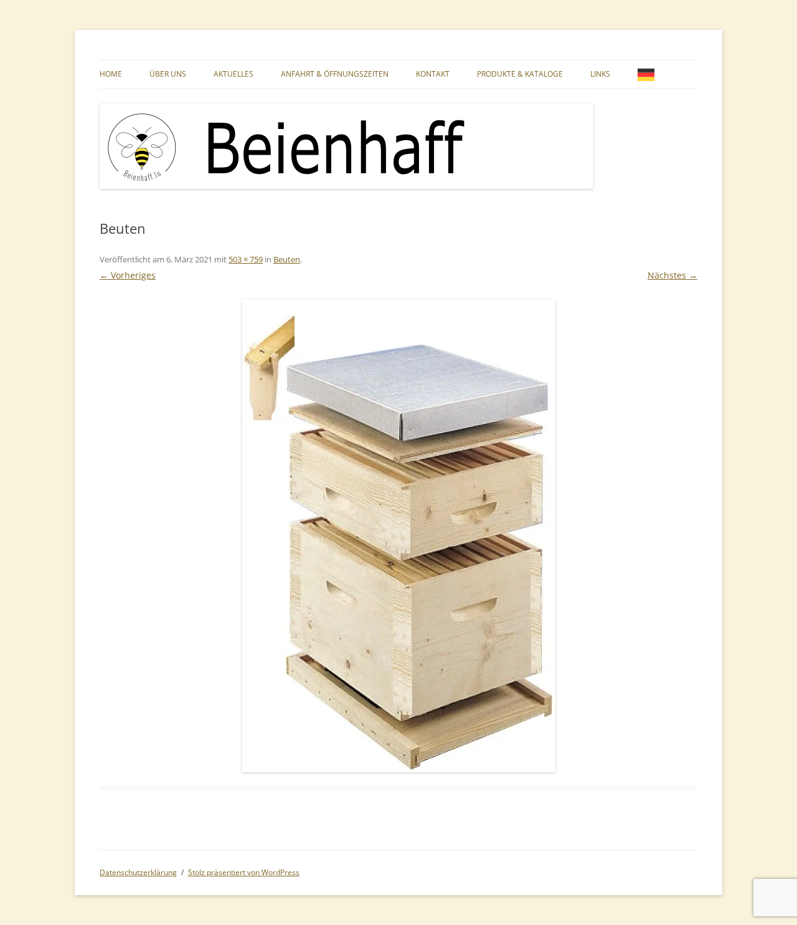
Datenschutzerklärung (138, 872)
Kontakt (433, 74)
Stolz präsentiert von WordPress (243, 872)
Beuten (286, 259)
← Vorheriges (128, 275)
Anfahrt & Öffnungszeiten (335, 74)
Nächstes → (672, 275)
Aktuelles (233, 74)
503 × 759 (246, 259)
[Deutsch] (649, 74)
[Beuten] (398, 535)
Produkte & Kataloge (520, 74)
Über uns (167, 74)
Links (600, 74)
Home (111, 74)
